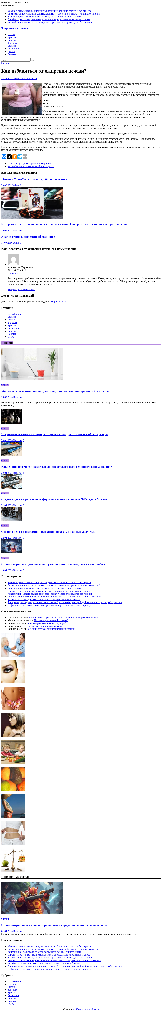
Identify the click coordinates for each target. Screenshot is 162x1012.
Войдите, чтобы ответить (21, 289)
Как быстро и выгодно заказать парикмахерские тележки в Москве (44, 599)
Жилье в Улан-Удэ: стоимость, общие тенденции (34, 179)
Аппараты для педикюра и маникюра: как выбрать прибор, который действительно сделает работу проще (65, 602)
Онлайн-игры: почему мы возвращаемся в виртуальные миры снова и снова (49, 19)
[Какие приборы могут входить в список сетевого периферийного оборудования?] (11, 455)
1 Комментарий (28, 78)
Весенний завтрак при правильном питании (51, 629)
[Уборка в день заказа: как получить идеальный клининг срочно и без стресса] (32, 379)
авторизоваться (58, 301)
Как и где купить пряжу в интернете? (29, 163)
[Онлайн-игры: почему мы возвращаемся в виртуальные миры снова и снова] (32, 913)
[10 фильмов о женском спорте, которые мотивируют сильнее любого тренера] (11, 422)
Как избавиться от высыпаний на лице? (31, 166)
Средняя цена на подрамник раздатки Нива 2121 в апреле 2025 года (48, 531)
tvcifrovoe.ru (79, 1009)
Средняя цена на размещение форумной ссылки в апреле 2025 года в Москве (54, 499)
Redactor (17, 230)
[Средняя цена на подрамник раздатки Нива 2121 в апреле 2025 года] (11, 520)
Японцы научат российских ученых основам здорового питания (63, 617)
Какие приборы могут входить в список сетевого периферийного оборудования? (56, 466)
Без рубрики (14, 314)
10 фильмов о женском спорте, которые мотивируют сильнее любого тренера (54, 434)
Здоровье (12, 43)
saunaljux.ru (93, 1009)
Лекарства (13, 48)
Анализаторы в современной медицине (28, 236)
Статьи (11, 34)
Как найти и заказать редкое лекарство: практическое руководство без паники (50, 22)
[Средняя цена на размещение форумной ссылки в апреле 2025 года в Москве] (11, 487)
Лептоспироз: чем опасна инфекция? (46, 623)
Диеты (11, 51)
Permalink (13, 273)
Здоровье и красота (14, 28)
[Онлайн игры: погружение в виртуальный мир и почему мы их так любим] (11, 552)
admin (16, 78)
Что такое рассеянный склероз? (51, 620)
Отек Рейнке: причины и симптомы (44, 626)
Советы (12, 54)
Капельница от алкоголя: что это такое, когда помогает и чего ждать (44, 16)
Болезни (12, 45)
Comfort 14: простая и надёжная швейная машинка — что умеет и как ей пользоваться (54, 596)
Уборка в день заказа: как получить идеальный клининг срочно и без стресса (49, 10)
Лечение (12, 40)
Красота (12, 37)
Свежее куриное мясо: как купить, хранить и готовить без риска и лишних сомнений (54, 13)
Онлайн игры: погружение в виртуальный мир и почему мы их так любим (53, 564)
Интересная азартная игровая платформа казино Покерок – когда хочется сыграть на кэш (64, 224)
